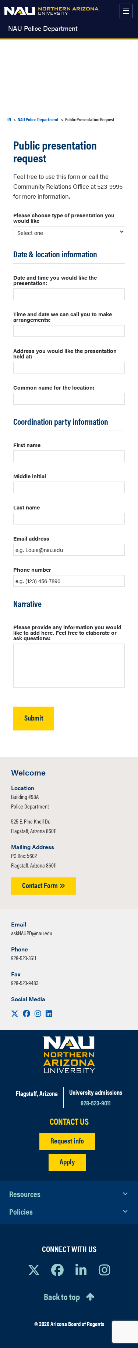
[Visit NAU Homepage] (69, 1054)
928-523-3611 (23, 958)
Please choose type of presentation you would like (63, 217)
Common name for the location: (53, 387)
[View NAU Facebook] (57, 1269)
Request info (67, 1140)
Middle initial (29, 476)
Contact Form (40, 885)
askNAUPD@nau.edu (31, 933)
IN (9, 119)
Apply (67, 1161)
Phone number (32, 569)
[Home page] (51, 11)
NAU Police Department (43, 28)
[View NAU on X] (33, 1269)
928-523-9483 (24, 983)
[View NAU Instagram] (104, 1269)
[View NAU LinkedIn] (81, 1269)
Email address (31, 538)
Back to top (62, 1296)
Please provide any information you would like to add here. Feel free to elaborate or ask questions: (67, 632)
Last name (26, 507)
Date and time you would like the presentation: (55, 280)
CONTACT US (69, 1121)
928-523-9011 (96, 1102)
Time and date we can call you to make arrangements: (62, 316)
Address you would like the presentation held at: (65, 353)
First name (26, 445)
